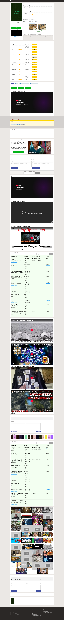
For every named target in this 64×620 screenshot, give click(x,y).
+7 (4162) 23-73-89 (48, 257)
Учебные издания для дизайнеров (36, 610)
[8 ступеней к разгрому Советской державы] (32, 437)
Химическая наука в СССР (46, 616)
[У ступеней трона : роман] (12, 437)
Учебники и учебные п (35, 614)
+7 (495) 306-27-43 (48, 452)
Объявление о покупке (15, 130)
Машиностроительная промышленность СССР (37, 609)
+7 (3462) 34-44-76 (48, 276)
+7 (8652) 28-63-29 (48, 311)
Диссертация (27, 83)
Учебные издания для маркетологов (36, 611)
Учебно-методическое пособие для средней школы (15, 611)
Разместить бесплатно (36, 167)
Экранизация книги (16, 36)
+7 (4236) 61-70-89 (48, 299)
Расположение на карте (14, 262)
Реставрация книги (32, 23)
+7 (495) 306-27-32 (48, 264)
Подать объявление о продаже (37, 158)
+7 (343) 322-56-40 (48, 271)
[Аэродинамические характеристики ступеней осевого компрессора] (43, 437)
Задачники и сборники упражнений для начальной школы (48, 611)
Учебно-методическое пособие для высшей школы (47, 613)
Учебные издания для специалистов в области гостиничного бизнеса (48, 609)
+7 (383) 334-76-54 (48, 304)
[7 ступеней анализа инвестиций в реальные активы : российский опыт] (29, 437)
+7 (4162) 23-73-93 (48, 258)
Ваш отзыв (12, 421)
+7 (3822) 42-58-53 (48, 282)
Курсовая (16, 83)
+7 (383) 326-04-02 (48, 305)
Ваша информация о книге (15, 582)
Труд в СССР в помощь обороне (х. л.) (48, 614)
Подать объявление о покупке (15, 158)
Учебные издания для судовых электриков (36, 613)
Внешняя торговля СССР (13, 613)
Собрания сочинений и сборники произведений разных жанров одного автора (37, 616)
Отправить (38, 431)
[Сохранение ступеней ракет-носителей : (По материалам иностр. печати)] (23, 437)
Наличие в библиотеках (15, 131)
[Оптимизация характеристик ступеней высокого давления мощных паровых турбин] (40, 437)
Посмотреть (34, 44)
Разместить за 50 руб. (14, 167)
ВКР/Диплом (21, 83)
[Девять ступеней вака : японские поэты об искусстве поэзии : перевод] (52, 437)
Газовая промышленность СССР (14, 614)
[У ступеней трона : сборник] (37, 437)
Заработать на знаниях (33, 83)
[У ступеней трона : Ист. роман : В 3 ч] (17, 437)
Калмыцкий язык (45, 615)
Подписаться (37, 172)
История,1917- (12, 612)
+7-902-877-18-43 (48, 270)
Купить (16, 27)
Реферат (12, 83)
